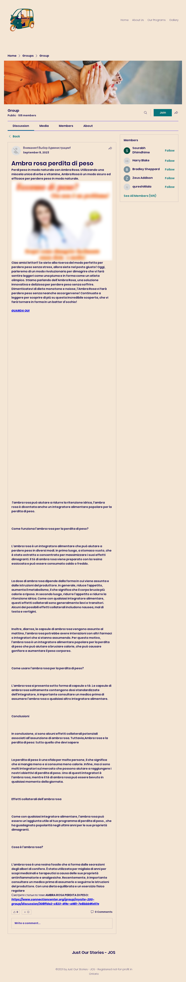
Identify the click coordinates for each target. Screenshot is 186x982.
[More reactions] (26, 912)
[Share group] (176, 112)
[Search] (145, 112)
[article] (62, 538)
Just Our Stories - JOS (93, 952)
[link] (21, 126)
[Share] (110, 148)
